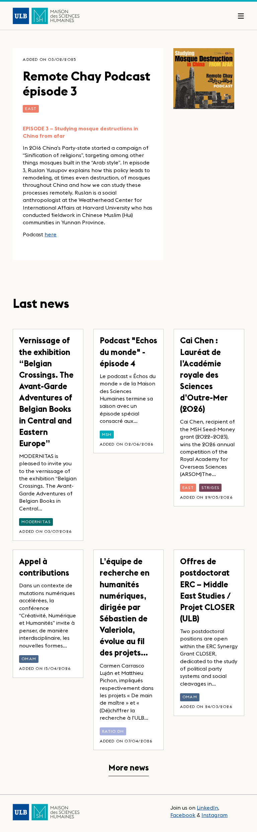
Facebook (182, 815)
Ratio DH (113, 731)
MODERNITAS (36, 521)
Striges (210, 487)
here (51, 234)
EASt (30, 108)
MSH (107, 434)
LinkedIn (207, 807)
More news (128, 767)
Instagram (214, 815)
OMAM (28, 658)
